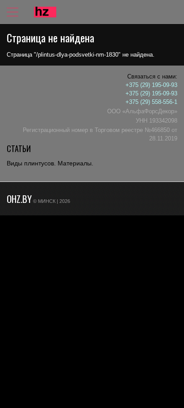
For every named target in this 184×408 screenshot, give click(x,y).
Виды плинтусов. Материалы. (50, 163)
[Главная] (45, 12)
